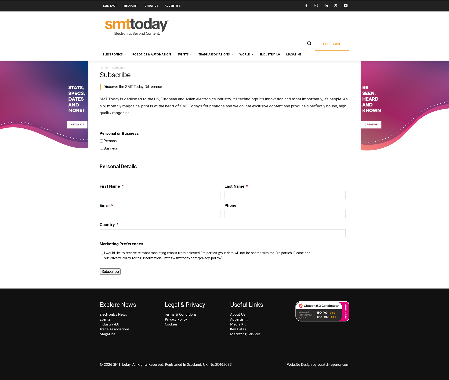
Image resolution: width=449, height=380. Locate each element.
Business (111, 148)
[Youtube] (345, 6)
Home (104, 68)
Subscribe (110, 271)
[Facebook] (306, 6)
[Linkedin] (326, 6)
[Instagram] (316, 6)
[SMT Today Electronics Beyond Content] (137, 27)
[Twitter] (336, 6)
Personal (110, 141)
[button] (309, 43)
